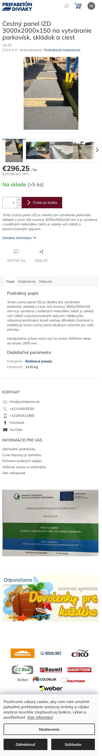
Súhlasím (73, 744)
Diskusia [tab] (45, 281)
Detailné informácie (17, 238)
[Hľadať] (66, 6)
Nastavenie (49, 729)
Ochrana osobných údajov (22, 461)
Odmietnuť (25, 744)
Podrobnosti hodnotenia (62, 50)
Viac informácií (40, 717)
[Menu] (91, 6)
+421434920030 (21, 409)
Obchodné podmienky (18, 449)
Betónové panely (38, 361)
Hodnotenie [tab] (27, 281)
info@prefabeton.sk (24, 402)
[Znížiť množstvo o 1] (19, 205)
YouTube (16, 429)
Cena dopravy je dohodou (21, 455)
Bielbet (22, 680)
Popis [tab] (10, 281)
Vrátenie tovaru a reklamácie (24, 467)
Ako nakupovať (13, 473)
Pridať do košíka (45, 202)
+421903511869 (21, 416)
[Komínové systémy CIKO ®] (79, 653)
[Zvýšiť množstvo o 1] (19, 200)
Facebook (16, 422)
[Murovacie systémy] (22, 653)
